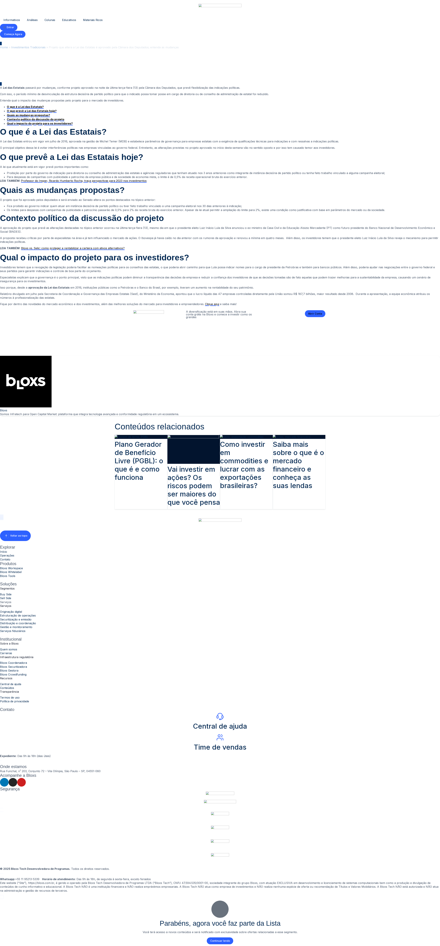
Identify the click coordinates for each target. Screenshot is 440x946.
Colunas (50, 20)
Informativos (11, 20)
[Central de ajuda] (220, 716)
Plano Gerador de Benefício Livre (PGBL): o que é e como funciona (139, 461)
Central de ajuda (220, 726)
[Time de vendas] (220, 737)
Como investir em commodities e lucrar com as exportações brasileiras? (244, 465)
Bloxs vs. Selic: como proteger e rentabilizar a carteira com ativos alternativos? (73, 248)
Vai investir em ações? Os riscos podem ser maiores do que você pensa (193, 485)
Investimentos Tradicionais (28, 47)
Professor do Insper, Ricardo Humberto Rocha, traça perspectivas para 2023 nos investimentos (84, 180)
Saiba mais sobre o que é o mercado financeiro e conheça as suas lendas (298, 465)
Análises (32, 20)
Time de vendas (220, 747)
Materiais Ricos (93, 20)
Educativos (69, 20)
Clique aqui (212, 304)
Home (4, 47)
